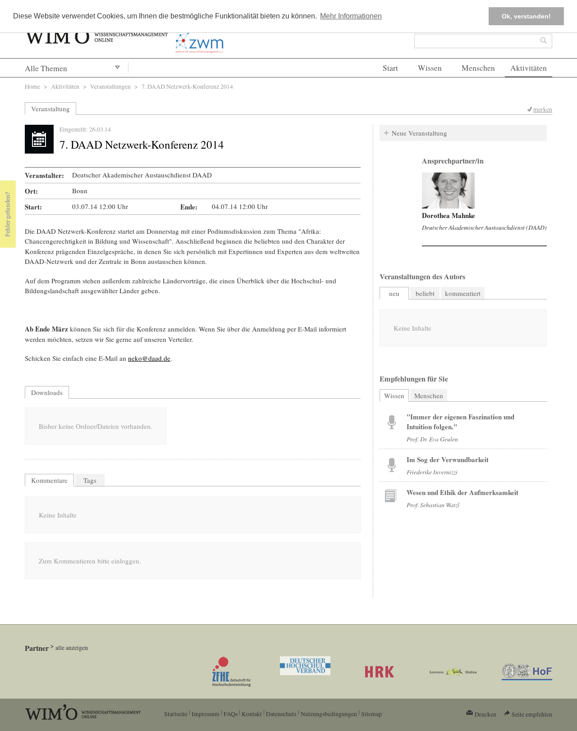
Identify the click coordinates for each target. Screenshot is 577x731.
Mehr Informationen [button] (351, 16)
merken (542, 109)
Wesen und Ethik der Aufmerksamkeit (462, 492)
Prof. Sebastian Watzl (433, 504)
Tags (89, 480)
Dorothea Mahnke (448, 215)
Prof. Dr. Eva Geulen (432, 439)
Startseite (176, 713)
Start (390, 68)
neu (394, 293)
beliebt (425, 293)
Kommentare (49, 480)
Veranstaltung (50, 108)
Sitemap (371, 713)
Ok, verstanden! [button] (526, 16)
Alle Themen (46, 68)
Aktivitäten (528, 68)
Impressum (206, 713)
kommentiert (463, 293)
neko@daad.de (149, 358)
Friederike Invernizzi (432, 472)
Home (32, 86)
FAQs (231, 713)
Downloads (47, 392)
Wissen (430, 68)
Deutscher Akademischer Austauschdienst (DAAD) (484, 227)
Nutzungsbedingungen (329, 713)
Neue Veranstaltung (419, 132)
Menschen (478, 68)
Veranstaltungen (110, 86)
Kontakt (252, 713)
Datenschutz (281, 713)
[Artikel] (392, 421)
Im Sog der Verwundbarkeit (448, 459)
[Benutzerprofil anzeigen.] (448, 191)
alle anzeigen (71, 647)
